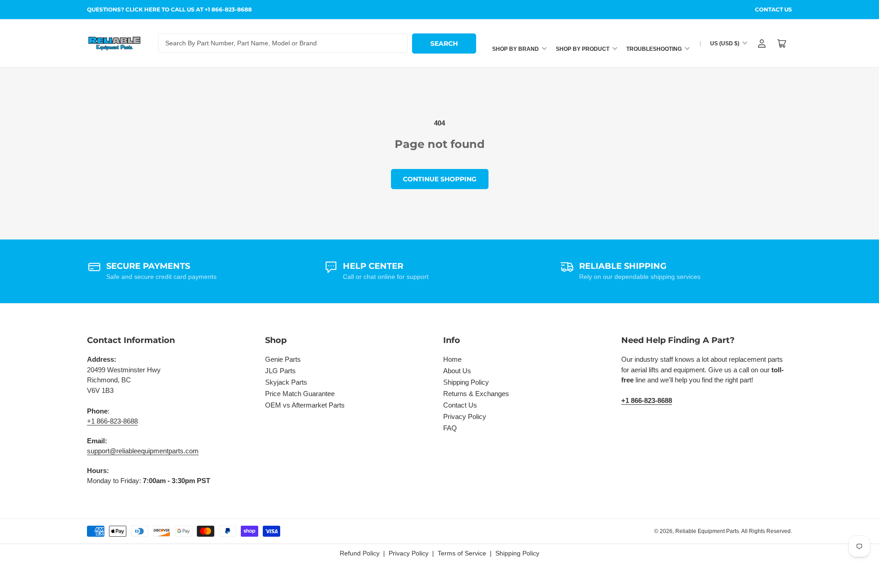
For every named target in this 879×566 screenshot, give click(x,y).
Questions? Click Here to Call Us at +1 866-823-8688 (169, 9)
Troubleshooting (654, 49)
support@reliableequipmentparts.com (143, 451)
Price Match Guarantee (300, 393)
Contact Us (773, 9)
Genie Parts (283, 359)
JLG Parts (280, 371)
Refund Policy (360, 553)
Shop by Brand (515, 49)
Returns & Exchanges (476, 393)
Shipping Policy (466, 382)
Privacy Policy (464, 416)
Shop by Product (582, 49)
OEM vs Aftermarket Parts (305, 405)
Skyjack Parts (286, 382)
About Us (457, 371)
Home (452, 359)
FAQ (450, 428)
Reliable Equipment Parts (707, 531)
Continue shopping (440, 179)
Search (444, 43)
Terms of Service (462, 553)
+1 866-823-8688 (112, 421)
